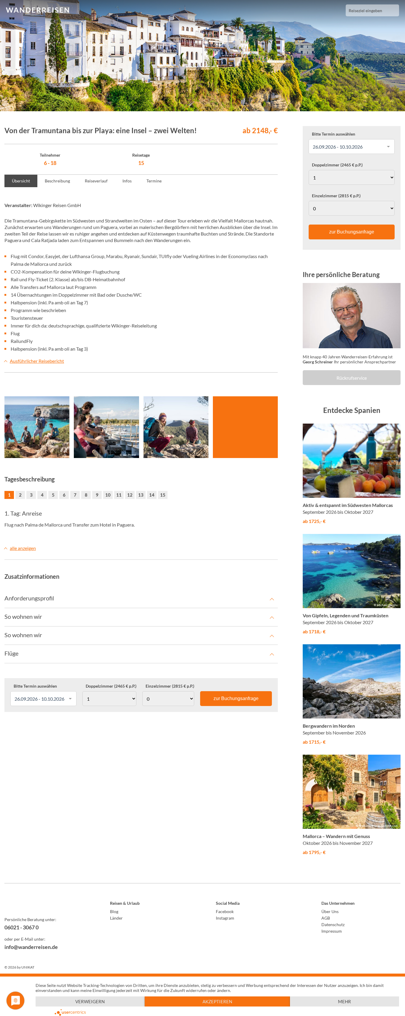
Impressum (331, 931)
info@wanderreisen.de (31, 947)
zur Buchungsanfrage (236, 698)
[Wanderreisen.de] (37, 10)
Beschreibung (57, 180)
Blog (114, 911)
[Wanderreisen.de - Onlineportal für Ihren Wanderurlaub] (44, 904)
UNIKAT (27, 967)
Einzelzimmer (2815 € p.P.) (170, 686)
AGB (325, 917)
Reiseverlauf (96, 180)
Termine (154, 180)
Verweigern (90, 1001)
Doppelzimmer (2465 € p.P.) (111, 686)
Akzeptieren (217, 1001)
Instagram (225, 917)
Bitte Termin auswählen (35, 686)
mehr (344, 1001)
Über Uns (330, 911)
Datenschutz (333, 924)
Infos (127, 180)
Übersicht (21, 180)
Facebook (225, 911)
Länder (116, 917)
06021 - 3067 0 (21, 927)
